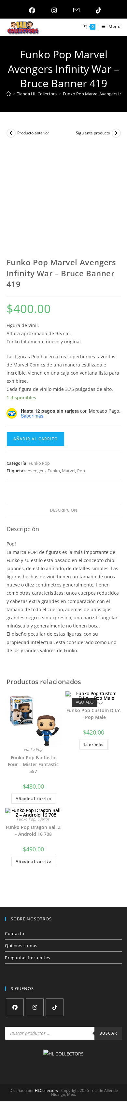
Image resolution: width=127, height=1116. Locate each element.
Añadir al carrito (35, 439)
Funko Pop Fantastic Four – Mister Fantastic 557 (33, 764)
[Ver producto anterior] (11, 133)
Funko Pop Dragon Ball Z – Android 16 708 (33, 830)
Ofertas (43, 819)
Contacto (14, 933)
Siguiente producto (93, 133)
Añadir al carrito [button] (33, 798)
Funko (54, 471)
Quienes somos (21, 945)
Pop (81, 471)
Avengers (37, 471)
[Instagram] (35, 1007)
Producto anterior (33, 133)
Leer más (94, 744)
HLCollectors (46, 1090)
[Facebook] (15, 1007)
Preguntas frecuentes (27, 957)
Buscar (108, 1033)
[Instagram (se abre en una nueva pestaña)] (53, 10)
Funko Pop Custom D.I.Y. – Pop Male (93, 713)
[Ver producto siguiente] (116, 133)
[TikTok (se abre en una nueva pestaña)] (97, 10)
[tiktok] (55, 1007)
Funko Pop (39, 463)
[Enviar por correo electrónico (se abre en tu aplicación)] (75, 10)
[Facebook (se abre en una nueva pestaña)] (30, 10)
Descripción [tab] (63, 510)
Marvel (68, 471)
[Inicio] (9, 94)
